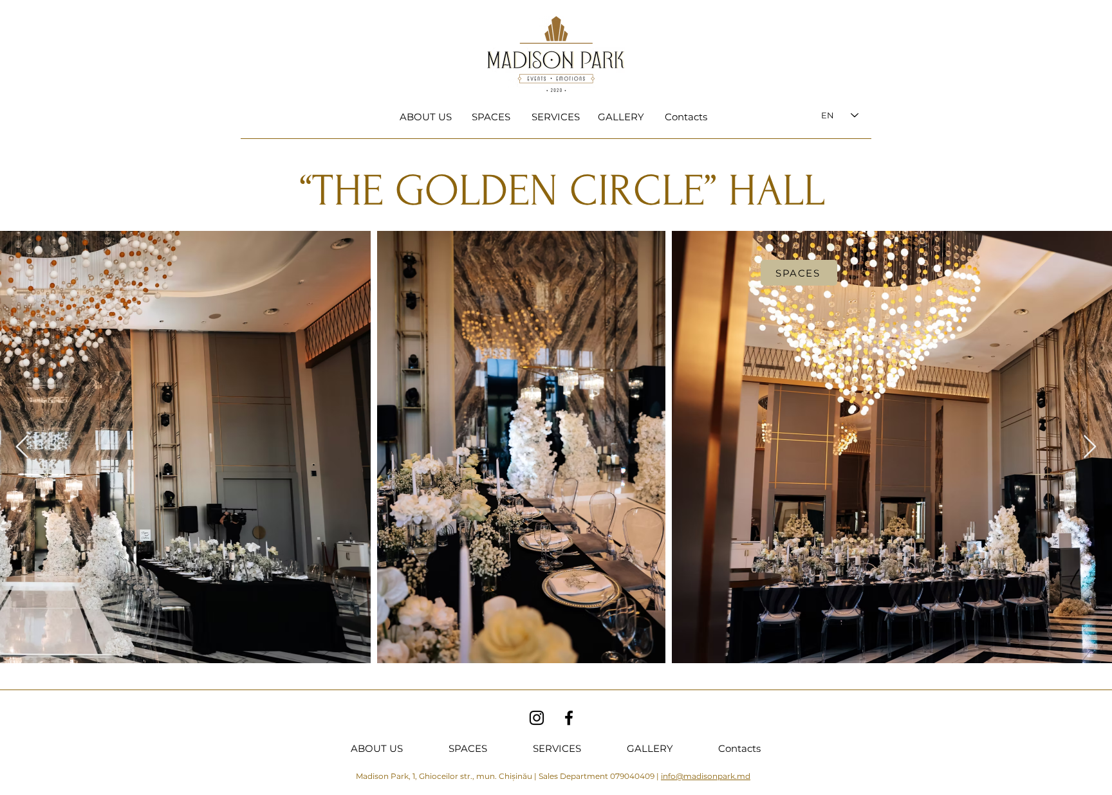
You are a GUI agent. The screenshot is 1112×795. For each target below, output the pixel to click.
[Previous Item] (22, 447)
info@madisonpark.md (705, 776)
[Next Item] (1089, 447)
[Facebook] (569, 717)
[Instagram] (536, 717)
